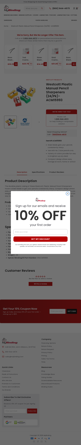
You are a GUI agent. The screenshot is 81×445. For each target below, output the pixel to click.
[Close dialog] (67, 193)
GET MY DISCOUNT (40, 239)
